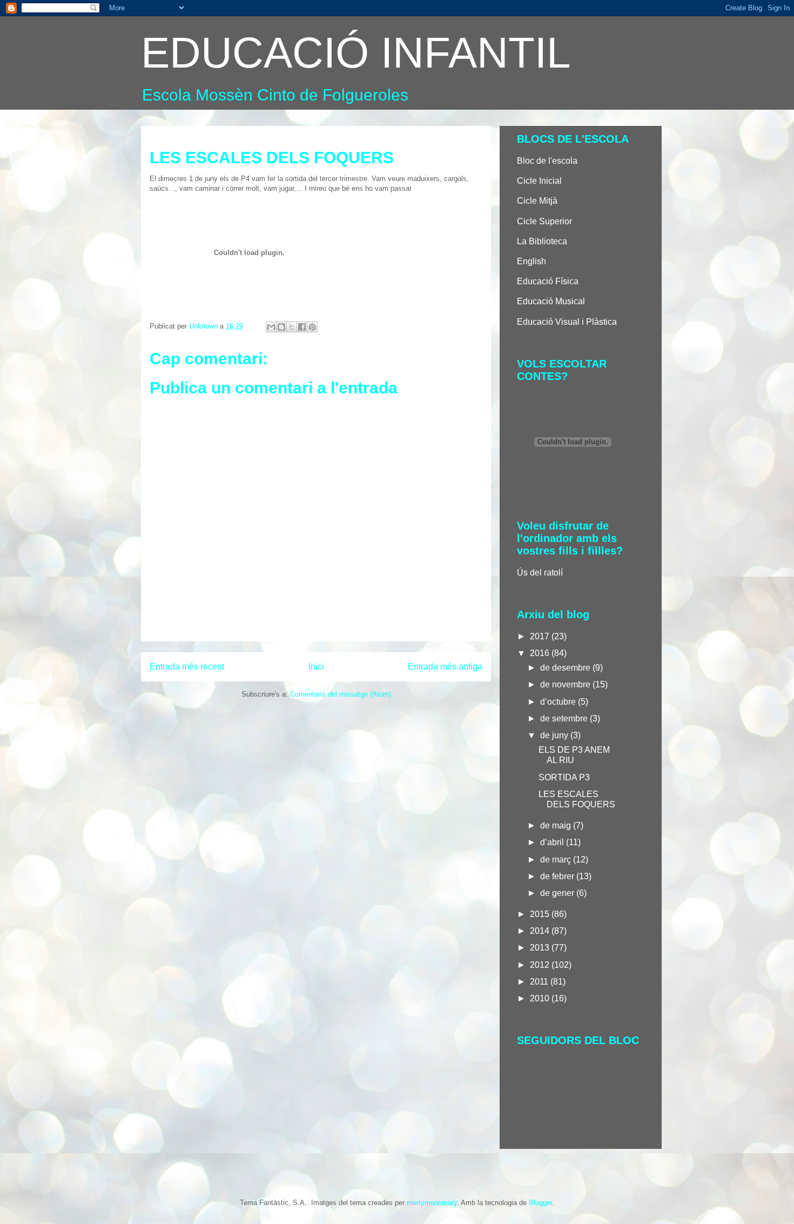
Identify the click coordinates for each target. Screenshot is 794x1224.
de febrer (558, 876)
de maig (556, 825)
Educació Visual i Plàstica (567, 321)
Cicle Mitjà (537, 200)
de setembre (565, 718)
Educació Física (547, 281)
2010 (540, 998)
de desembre (566, 667)
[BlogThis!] (281, 327)
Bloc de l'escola (547, 160)
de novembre (566, 684)
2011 (540, 981)
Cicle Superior (544, 221)
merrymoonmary (432, 1203)
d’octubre (559, 701)
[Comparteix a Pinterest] (312, 327)
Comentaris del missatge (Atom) (340, 694)
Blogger (540, 1203)
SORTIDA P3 (564, 777)
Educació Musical (551, 301)
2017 (540, 636)
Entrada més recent (187, 666)
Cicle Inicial (539, 180)
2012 (540, 964)
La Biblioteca (542, 241)
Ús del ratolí (540, 572)
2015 (540, 914)
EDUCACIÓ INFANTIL (356, 53)
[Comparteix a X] (291, 327)
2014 (540, 930)
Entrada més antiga (445, 666)
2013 (540, 947)
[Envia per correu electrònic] (271, 327)
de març (556, 859)
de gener (558, 893)
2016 (540, 653)
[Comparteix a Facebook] (302, 327)
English (531, 261)
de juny (555, 735)
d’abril (553, 842)
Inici (316, 666)
